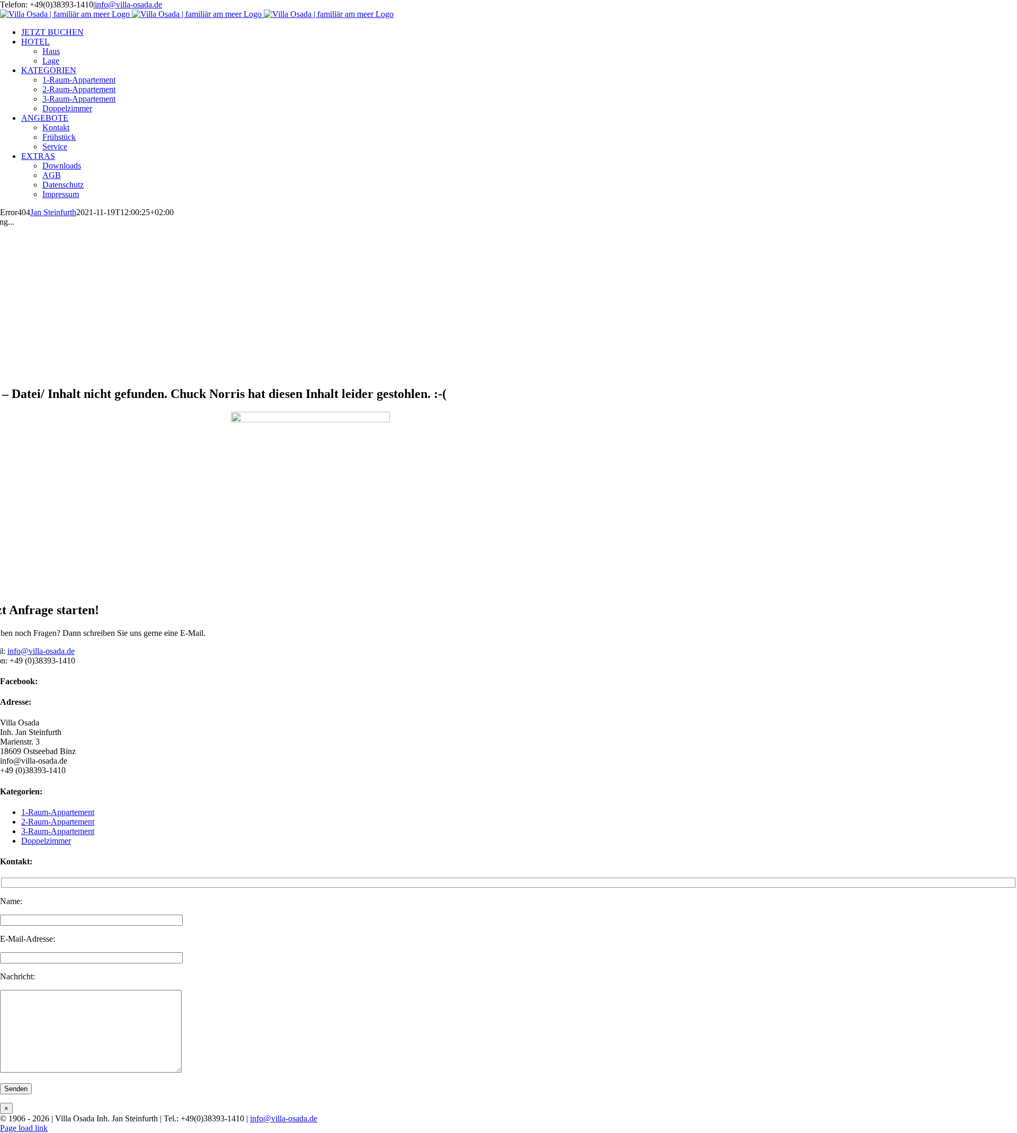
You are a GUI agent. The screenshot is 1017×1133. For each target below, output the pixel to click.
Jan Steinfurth (53, 212)
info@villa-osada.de (128, 4)
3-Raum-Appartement (57, 831)
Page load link (24, 1127)
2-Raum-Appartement (57, 821)
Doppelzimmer (46, 840)
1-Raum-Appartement (57, 812)
